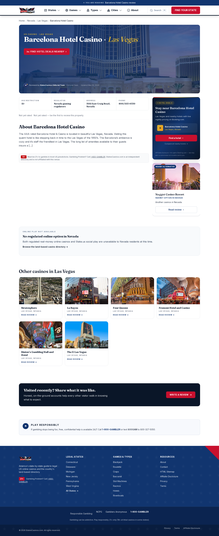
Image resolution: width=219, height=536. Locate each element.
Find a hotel (175, 138)
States (52, 10)
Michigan (70, 471)
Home (22, 20)
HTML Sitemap (167, 471)
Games (73, 10)
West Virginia (72, 486)
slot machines (120, 481)
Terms (163, 486)
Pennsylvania (72, 481)
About (134, 10)
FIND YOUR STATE (186, 10)
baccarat (117, 476)
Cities (114, 10)
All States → (72, 490)
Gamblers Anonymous (116, 511)
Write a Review (181, 394)
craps (116, 471)
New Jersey (72, 476)
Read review (175, 209)
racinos (117, 486)
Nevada (31, 20)
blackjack (117, 462)
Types (94, 10)
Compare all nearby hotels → (176, 144)
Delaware (70, 467)
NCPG (99, 511)
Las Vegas (43, 20)
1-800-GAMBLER (98, 157)
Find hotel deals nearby (48, 51)
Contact (164, 467)
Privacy (163, 481)
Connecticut (72, 462)
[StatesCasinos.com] (27, 10)
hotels (116, 490)
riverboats (118, 495)
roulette (117, 467)
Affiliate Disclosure (169, 476)
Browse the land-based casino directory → (45, 246)
